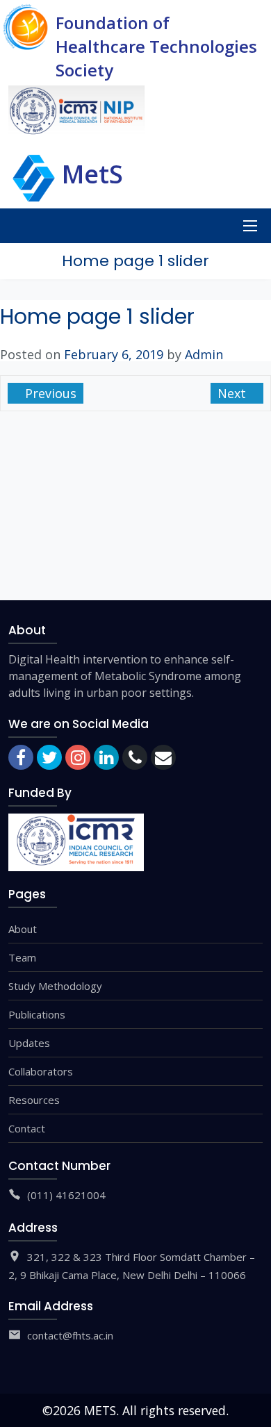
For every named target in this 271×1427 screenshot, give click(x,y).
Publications (36, 1014)
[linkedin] (106, 757)
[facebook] (20, 757)
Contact (26, 1128)
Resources (34, 1100)
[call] (134, 757)
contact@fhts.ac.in (70, 1335)
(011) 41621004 (66, 1195)
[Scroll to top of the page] (250, 1416)
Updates (29, 1043)
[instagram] (77, 757)
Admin (204, 354)
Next (233, 393)
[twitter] (49, 757)
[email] (163, 757)
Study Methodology (55, 986)
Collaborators (40, 1071)
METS (100, 1410)
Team (22, 957)
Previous (49, 393)
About (22, 929)
